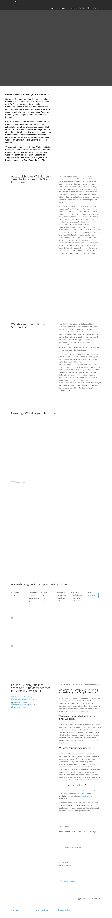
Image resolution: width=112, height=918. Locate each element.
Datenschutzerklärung (42, 910)
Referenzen (87, 796)
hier (90, 711)
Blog (89, 8)
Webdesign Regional (63, 910)
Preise (82, 8)
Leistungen (62, 8)
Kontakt (96, 8)
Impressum (15, 910)
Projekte (73, 8)
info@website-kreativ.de (67, 881)
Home (52, 8)
